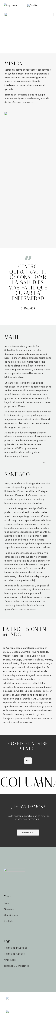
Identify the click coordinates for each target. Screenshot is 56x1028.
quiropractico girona (33, 714)
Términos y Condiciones (16, 965)
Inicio (6, 903)
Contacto (8, 921)
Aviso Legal (10, 959)
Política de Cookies (14, 953)
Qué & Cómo (11, 915)
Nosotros (9, 909)
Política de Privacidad (15, 947)
